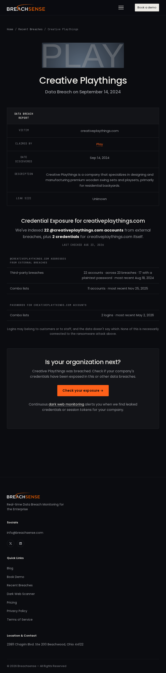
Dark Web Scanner (21, 594)
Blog (10, 568)
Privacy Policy (17, 611)
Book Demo (15, 577)
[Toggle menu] (121, 7)
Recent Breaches (30, 29)
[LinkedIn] (20, 543)
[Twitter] (10, 543)
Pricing (12, 602)
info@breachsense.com (25, 533)
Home (10, 29)
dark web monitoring (66, 404)
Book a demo (146, 7)
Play (99, 144)
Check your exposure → (82, 390)
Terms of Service (20, 619)
